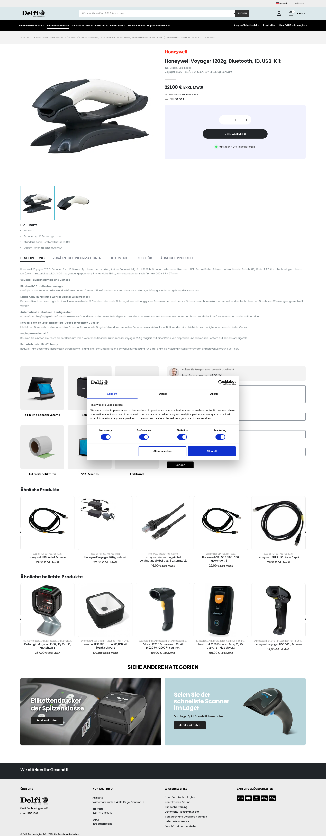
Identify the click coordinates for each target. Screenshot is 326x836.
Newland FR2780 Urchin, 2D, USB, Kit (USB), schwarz (47, 645)
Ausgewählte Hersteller (247, 25)
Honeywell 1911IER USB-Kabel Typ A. (221, 557)
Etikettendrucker (80, 26)
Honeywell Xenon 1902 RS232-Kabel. (279, 557)
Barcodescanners (57, 26)
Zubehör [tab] (145, 258)
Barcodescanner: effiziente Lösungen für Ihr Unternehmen (51, 641)
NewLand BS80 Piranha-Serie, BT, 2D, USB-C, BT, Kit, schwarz (163, 645)
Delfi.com (299, 3)
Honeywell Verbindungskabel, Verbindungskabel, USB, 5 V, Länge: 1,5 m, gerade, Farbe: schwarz (105, 560)
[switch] (144, 437)
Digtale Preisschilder (158, 26)
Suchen (242, 13)
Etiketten (100, 26)
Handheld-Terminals (30, 26)
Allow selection (162, 451)
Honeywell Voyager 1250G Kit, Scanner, (221, 644)
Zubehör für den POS (42, 554)
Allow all (211, 451)
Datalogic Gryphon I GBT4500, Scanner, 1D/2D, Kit (278, 645)
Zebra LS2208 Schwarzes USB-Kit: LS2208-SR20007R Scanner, (105, 645)
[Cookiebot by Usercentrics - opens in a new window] (221, 382)
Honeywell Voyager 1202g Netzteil (47, 557)
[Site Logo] (33, 13)
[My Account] (279, 13)
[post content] (48, 523)
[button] (25, 114)
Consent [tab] (112, 393)
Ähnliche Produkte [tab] (177, 258)
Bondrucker (116, 26)
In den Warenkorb (235, 134)
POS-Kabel (57, 554)
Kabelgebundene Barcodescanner (96, 641)
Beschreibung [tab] (32, 258)
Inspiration (269, 25)
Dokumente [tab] (119, 258)
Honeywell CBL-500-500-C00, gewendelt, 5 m (163, 558)
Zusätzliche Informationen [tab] (77, 258)
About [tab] (214, 393)
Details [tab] (163, 393)
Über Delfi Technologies (292, 25)
